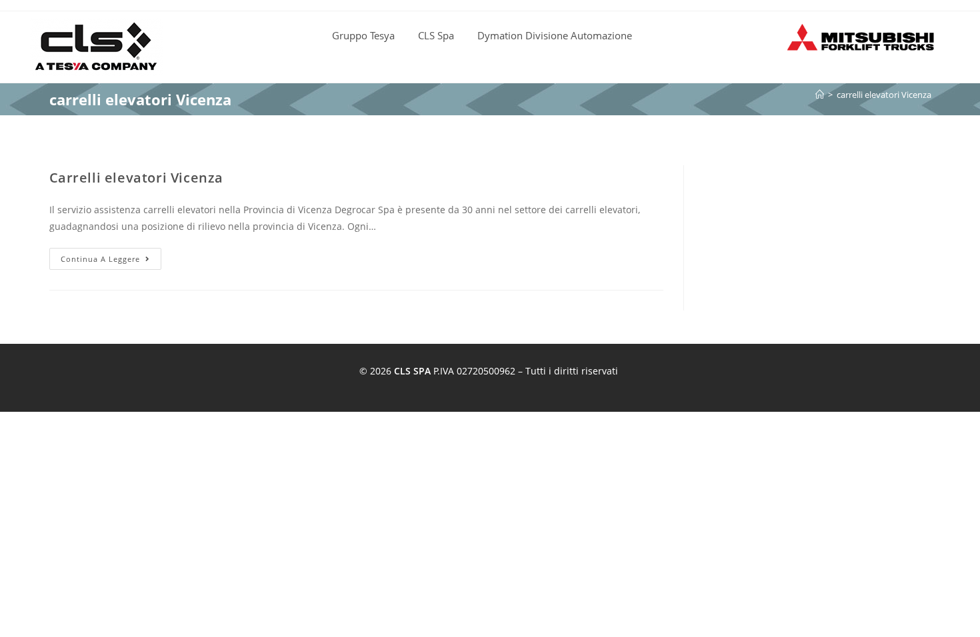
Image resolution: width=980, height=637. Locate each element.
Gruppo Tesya (363, 35)
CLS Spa (436, 35)
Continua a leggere (111, 256)
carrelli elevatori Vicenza (884, 95)
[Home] (819, 95)
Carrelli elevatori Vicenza (136, 178)
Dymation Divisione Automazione (554, 35)
